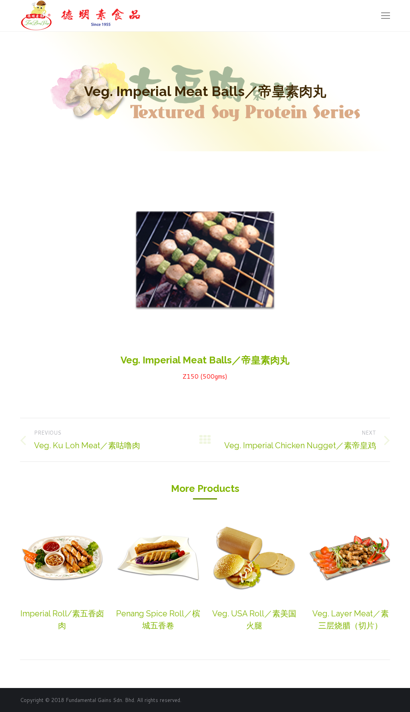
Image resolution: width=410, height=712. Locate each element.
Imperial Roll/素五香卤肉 (62, 619)
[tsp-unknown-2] (158, 557)
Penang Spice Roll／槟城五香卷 (158, 619)
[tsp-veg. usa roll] (254, 557)
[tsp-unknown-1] (62, 557)
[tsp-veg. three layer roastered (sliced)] (350, 557)
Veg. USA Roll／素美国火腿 (254, 619)
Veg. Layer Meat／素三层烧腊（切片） (350, 619)
